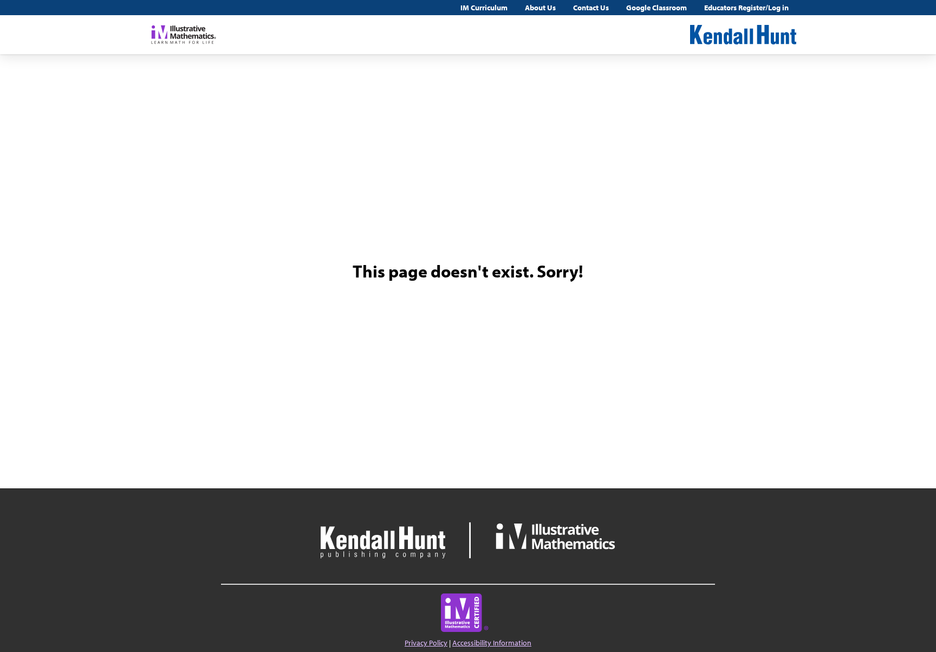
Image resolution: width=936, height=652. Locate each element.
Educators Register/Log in (746, 7)
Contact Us (591, 7)
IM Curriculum (484, 7)
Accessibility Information (491, 643)
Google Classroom (656, 7)
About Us (540, 7)
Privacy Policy (426, 643)
